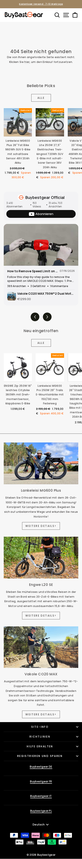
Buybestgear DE (41, 766)
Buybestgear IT (41, 796)
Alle (41, 98)
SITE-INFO (40, 727)
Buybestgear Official (45, 197)
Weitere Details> (40, 526)
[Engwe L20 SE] (41, 557)
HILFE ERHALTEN (40, 746)
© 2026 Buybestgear (41, 855)
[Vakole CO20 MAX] (41, 647)
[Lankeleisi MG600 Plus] (41, 463)
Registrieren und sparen (40, 756)
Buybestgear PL (41, 811)
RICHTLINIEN (40, 736)
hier (27, 62)
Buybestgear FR (41, 781)
